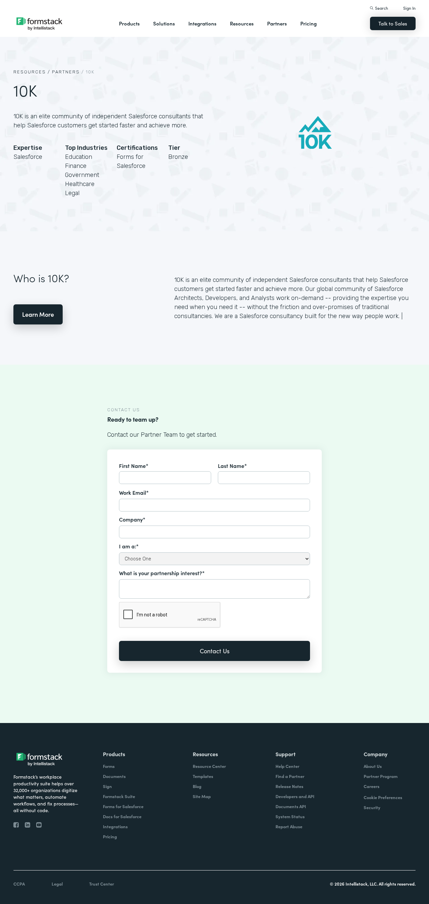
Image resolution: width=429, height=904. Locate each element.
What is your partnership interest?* (162, 573)
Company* (132, 519)
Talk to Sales (392, 23)
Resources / (31, 71)
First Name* (133, 465)
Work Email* (134, 492)
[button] (129, 23)
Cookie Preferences (383, 797)
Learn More (38, 314)
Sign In (409, 8)
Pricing (308, 23)
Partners (277, 23)
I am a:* (129, 546)
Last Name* (232, 465)
